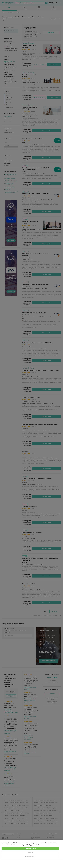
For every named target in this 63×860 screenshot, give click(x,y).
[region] (31, 850)
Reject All (30, 852)
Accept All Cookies (30, 848)
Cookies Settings (30, 856)
